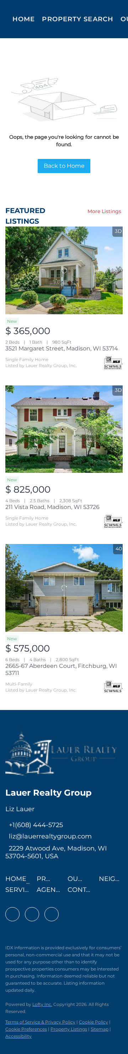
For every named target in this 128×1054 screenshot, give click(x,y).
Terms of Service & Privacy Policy (40, 1022)
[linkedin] (32, 914)
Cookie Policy (93, 1022)
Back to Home (64, 165)
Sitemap (99, 1029)
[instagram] (51, 914)
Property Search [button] (77, 19)
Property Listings (68, 1029)
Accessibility (18, 1036)
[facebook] (12, 914)
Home (23, 19)
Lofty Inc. (42, 1004)
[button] (17, 881)
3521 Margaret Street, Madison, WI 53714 (61, 348)
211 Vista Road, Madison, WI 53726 (52, 507)
